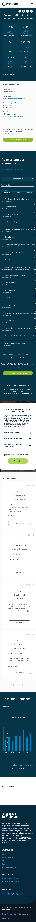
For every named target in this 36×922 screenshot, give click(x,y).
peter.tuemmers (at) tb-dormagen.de (14, 116)
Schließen (18, 461)
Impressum (13, 914)
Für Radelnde (7, 854)
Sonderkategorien (18, 178)
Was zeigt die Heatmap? (12, 433)
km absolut (7, 192)
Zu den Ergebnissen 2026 (18, 139)
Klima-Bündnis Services (16, 907)
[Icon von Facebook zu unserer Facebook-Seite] (4, 893)
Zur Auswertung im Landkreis (18, 373)
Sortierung (4, 190)
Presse (4, 864)
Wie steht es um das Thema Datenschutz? (14, 445)
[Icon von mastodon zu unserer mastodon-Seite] (12, 893)
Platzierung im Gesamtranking (14, 169)
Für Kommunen (7, 857)
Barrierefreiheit (7, 918)
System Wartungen (9, 867)
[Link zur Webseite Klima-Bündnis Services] (10, 816)
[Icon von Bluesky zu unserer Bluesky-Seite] (21, 893)
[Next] (22, 685)
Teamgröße (29, 192)
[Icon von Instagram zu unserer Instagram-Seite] (8, 893)
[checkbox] (18, 455)
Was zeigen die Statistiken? (14, 438)
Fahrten (18, 192)
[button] (5, 719)
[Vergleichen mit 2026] (15, 765)
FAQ (3, 861)
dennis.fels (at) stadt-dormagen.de (14, 98)
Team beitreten (19, 523)
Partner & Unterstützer (10, 879)
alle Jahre (6, 706)
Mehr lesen (11, 515)
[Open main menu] (32, 4)
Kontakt (5, 914)
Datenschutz (23, 914)
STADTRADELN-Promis (10, 882)
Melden (29, 485)
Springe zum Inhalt (9, 74)
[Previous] (14, 685)
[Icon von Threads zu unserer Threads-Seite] (17, 893)
